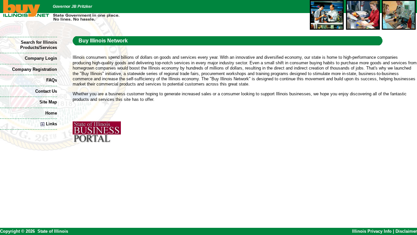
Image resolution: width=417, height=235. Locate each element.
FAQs (51, 80)
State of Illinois (52, 231)
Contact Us (46, 91)
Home (51, 113)
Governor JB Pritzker (72, 6)
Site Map (48, 102)
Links (51, 123)
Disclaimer (406, 231)
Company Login (41, 58)
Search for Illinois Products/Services (38, 45)
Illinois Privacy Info (372, 231)
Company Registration (34, 69)
